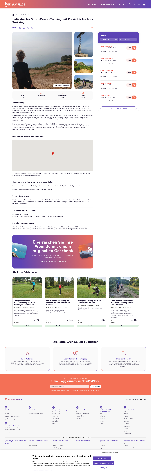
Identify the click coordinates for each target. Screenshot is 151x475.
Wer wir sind (92, 4)
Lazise (101, 443)
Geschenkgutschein (107, 4)
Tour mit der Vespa (57, 411)
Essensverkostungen (81, 411)
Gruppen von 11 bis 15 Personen (12, 418)
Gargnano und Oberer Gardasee (134, 440)
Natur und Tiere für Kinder (11, 431)
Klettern (126, 416)
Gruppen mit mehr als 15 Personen (13, 416)
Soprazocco (32, 447)
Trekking (126, 413)
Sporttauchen (127, 433)
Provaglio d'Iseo (33, 442)
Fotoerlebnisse (32, 411)
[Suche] (129, 4)
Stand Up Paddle (56, 420)
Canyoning (126, 415)
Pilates (101, 420)
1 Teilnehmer (105, 39)
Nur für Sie (24, 15)
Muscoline (55, 443)
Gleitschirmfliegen (128, 418)
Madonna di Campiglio (129, 447)
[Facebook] (19, 28)
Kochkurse (79, 418)
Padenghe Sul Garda (58, 445)
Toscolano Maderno (33, 443)
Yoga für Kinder (8, 432)
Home (17, 15)
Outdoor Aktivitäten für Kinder (12, 429)
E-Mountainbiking (128, 420)
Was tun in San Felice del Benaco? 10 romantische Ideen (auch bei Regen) (15, 442)
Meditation (102, 423)
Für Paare (7, 413)
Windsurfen (127, 426)
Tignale (126, 445)
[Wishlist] (91, 28)
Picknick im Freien (80, 416)
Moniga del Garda (57, 448)
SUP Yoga (102, 416)
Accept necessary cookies (103, 463)
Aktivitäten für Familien (12, 426)
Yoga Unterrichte (104, 415)
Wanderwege (55, 418)
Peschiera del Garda (105, 447)
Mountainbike (127, 421)
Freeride (126, 431)
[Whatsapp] (23, 28)
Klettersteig (127, 411)
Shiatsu (102, 421)
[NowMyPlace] (15, 4)
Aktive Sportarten (129, 410)
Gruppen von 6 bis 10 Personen (12, 419)
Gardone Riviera (33, 445)
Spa (101, 413)
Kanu (53, 423)
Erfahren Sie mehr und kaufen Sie (52, 261)
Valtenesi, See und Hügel (60, 440)
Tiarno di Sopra (128, 448)
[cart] (143, 4)
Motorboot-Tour (56, 413)
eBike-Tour (55, 416)
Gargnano (126, 442)
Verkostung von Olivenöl (82, 415)
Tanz (30, 415)
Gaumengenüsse (81, 410)
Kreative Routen (34, 410)
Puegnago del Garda (58, 447)
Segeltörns (55, 421)
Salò (30, 448)
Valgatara (102, 448)
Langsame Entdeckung (59, 410)
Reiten (54, 415)
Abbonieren (96, 386)
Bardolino (102, 445)
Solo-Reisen (32, 15)
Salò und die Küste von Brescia (38, 440)
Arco (125, 443)
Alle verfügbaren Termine (118, 108)
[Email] (31, 28)
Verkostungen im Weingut (82, 413)
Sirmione (78, 442)
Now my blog (121, 4)
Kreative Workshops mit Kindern (13, 427)
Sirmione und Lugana (83, 440)
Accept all (102, 458)
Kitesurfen (126, 428)
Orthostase (102, 418)
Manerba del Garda (57, 442)
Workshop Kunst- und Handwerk (36, 413)
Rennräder (126, 423)
